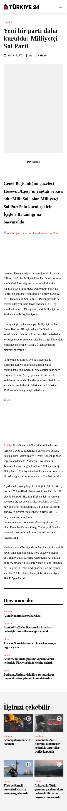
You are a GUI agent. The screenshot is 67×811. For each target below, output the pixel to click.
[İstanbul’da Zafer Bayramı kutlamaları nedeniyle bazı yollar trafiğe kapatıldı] (49, 723)
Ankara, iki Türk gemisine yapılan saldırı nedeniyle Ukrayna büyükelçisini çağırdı (29, 661)
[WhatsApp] (37, 169)
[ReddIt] (45, 169)
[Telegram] (54, 169)
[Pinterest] (29, 169)
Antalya (8, 445)
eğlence (7, 670)
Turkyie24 (40, 55)
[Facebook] (13, 169)
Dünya (7, 639)
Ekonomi (8, 611)
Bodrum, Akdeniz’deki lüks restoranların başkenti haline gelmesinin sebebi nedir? (29, 676)
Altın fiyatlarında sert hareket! (22, 615)
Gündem (8, 22)
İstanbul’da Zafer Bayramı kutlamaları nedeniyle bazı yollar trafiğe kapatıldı (47, 745)
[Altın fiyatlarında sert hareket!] (18, 723)
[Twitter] (21, 169)
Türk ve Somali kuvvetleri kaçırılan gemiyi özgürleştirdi (16, 789)
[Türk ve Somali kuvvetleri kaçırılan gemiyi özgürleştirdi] (18, 768)
